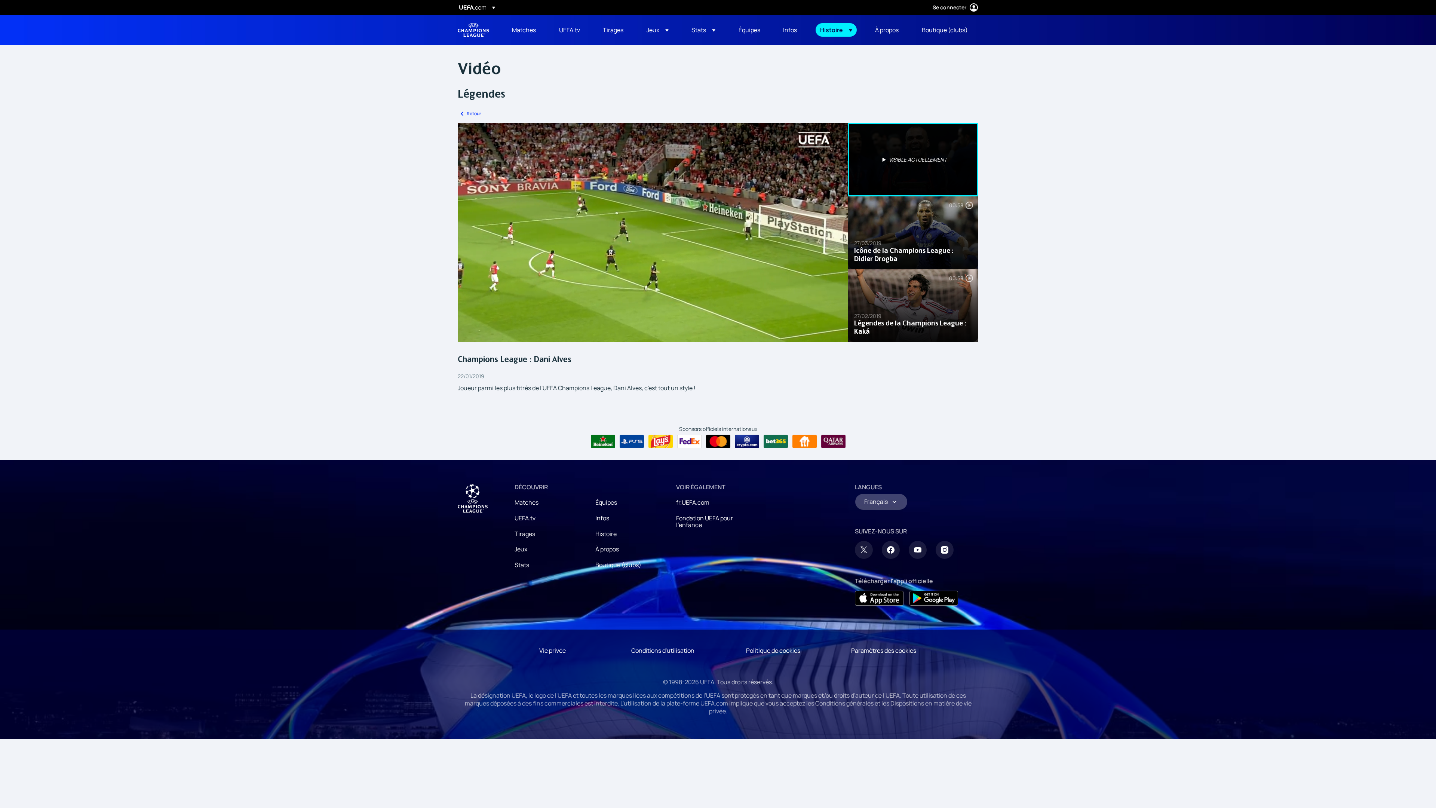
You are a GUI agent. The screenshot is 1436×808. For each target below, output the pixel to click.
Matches (526, 502)
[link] (524, 30)
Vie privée (552, 650)
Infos (602, 518)
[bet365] (776, 441)
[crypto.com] (747, 441)
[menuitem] (526, 30)
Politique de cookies (773, 650)
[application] (653, 232)
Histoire (606, 534)
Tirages (525, 534)
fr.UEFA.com (692, 502)
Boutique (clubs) (618, 565)
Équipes (606, 502)
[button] (657, 30)
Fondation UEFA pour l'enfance (704, 521)
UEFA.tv (525, 518)
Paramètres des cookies (883, 650)
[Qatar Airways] (833, 441)
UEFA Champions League (473, 30)
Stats (522, 565)
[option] (913, 159)
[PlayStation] (632, 441)
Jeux (521, 549)
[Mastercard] (718, 441)
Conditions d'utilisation (662, 650)
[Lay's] (660, 441)
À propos (607, 549)
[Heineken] (603, 441)
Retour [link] (474, 113)
